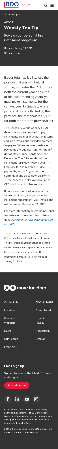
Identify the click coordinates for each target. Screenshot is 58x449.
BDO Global (43, 302)
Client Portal (43, 310)
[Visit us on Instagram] (36, 399)
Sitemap (40, 339)
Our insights (14, 14)
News (7, 331)
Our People (11, 339)
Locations (10, 310)
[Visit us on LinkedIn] (17, 399)
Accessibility (43, 331)
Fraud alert (10, 347)
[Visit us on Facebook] (8, 399)
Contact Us (11, 302)
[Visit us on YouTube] (26, 399)
